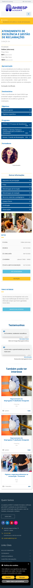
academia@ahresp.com (10, 538)
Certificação (6, 205)
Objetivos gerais (8, 110)
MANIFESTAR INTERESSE (17, 309)
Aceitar (8, 577)
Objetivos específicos (9, 114)
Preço (4, 185)
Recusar (22, 577)
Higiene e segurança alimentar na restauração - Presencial (16, 475)
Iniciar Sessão (27, 1)
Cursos (6, 20)
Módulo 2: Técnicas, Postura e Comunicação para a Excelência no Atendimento (15, 131)
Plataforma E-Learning (7, 1)
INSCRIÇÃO (16, 278)
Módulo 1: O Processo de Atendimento (15, 125)
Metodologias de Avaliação (11, 193)
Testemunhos (5, 553)
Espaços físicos (7, 201)
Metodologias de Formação (11, 189)
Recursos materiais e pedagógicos (13, 197)
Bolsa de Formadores (7, 550)
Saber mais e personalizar (15, 581)
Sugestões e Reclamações (8, 559)
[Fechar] (29, 564)
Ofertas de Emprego (7, 556)
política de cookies (16, 573)
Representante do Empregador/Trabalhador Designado (16, 400)
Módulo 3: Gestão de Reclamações (15, 137)
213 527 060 (7, 533)
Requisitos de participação (11, 180)
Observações (7, 209)
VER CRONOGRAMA (16, 271)
